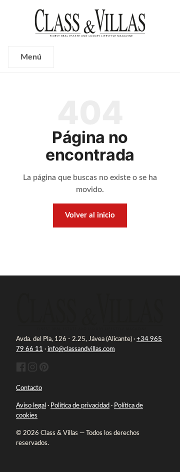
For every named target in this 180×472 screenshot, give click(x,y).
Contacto (29, 388)
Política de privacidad (80, 405)
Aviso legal (31, 405)
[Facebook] (21, 370)
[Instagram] (33, 370)
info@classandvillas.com (81, 349)
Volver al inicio (90, 215)
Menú (31, 57)
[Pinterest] (44, 370)
